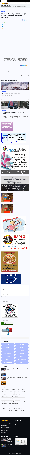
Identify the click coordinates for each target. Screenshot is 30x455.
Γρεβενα (8, 5)
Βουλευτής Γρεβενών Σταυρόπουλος (7, 396)
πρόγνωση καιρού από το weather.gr (21, 445)
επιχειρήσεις (15, 410)
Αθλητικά (8, 347)
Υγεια (22, 362)
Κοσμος (22, 356)
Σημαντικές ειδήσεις (21, 406)
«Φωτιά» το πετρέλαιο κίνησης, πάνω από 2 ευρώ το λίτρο (9, 445)
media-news (4, 95)
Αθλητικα (21, 344)
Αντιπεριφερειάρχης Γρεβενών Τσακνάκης (14, 394)
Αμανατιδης (4, 394)
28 (7, 294)
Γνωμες (22, 347)
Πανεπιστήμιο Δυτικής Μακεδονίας (14, 403)
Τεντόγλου (10, 408)
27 (3, 294)
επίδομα (10, 410)
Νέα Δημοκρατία (22, 401)
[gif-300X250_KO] (7, 126)
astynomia (14, 389)
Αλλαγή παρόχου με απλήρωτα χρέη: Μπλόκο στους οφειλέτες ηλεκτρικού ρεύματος (9, 440)
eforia (23, 389)
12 (26, 289)
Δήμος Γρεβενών (16, 398)
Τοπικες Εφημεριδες (8, 362)
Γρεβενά (16, 396)
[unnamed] (15, 183)
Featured (10, 391)
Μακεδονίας (15, 401)
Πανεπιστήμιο (4, 403)
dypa (19, 389)
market (14, 391)
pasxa (23, 391)
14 (7, 291)
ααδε (15, 408)
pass (19, 391)
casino (8, 344)
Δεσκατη (22, 350)
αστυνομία (4, 410)
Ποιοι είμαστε (18, 422)
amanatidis (8, 389)
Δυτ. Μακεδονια (8, 353)
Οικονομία (8, 359)
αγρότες (20, 408)
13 (3, 291)
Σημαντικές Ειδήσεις (22, 359)
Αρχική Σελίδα (3, 5)
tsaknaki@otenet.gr (5, 430)
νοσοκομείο (21, 410)
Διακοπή (22, 398)
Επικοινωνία (17, 424)
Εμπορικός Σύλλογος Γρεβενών (7, 401)
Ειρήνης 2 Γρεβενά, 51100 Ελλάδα (6, 427)
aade (3, 389)
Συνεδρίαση (4, 408)
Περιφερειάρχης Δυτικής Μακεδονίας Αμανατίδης (9, 406)
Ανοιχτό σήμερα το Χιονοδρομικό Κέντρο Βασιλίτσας (11, 93)
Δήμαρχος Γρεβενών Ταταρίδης (6, 398)
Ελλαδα (8, 356)
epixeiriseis (4, 391)
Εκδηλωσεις (22, 353)
